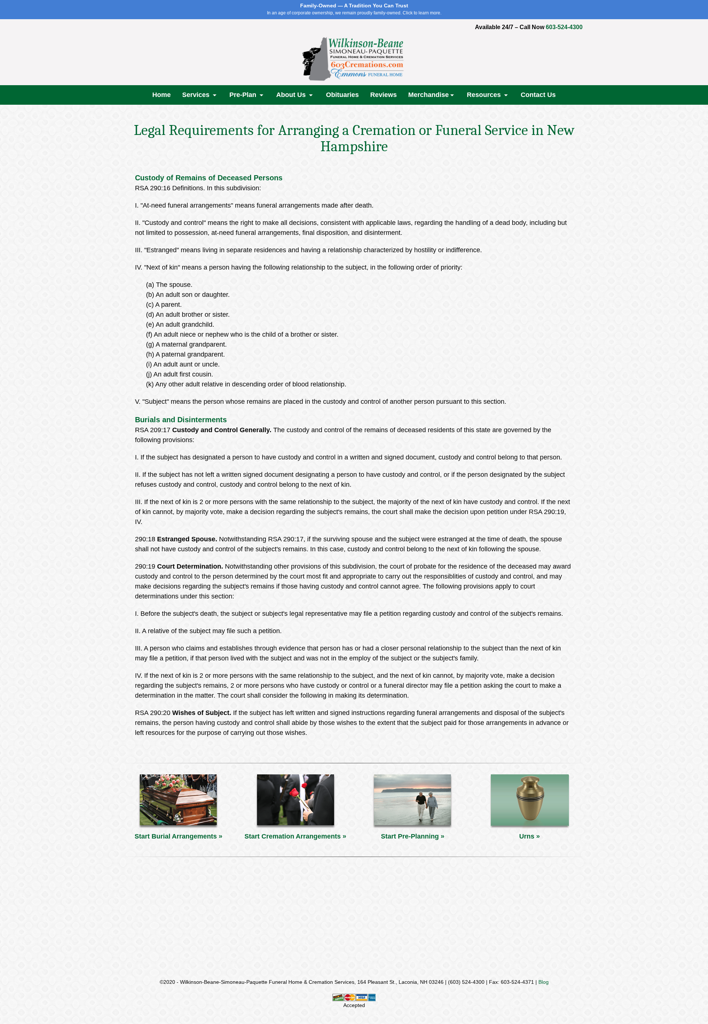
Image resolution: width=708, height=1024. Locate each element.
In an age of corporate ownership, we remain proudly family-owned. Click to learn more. (354, 9)
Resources (485, 94)
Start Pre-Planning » (412, 836)
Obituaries (342, 94)
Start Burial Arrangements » (178, 836)
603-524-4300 (564, 27)
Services (196, 94)
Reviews (383, 94)
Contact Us (538, 94)
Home (161, 94)
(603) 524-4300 (466, 982)
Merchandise (428, 94)
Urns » (529, 836)
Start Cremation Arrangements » (295, 836)
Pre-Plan (243, 94)
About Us (292, 94)
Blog (543, 982)
